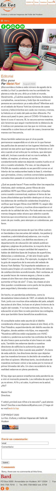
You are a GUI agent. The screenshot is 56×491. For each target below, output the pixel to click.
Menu (7, 20)
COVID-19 (29, 2)
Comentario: (7, 446)
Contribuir (43, 2)
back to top (13, 408)
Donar (37, 2)
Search (50, 2)
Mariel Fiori (13, 83)
